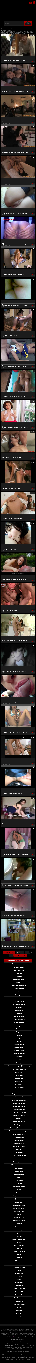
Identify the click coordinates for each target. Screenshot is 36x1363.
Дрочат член (19, 1199)
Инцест (19, 1189)
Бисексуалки (19, 1072)
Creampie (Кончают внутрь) (19, 1128)
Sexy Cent (19, 1313)
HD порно (19, 1118)
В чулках (19, 1032)
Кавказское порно (19, 1103)
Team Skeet (19, 1301)
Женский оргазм (18, 1047)
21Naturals (19, 1248)
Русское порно (19, 1140)
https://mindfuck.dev (17, 1342)
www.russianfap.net (12, 1351)
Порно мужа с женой (19, 1112)
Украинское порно (19, 1121)
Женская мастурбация (18, 1165)
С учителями (19, 1227)
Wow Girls (19, 1310)
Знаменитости (19, 1050)
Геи (19, 1038)
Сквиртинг (19, 1091)
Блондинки (19, 995)
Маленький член (19, 1205)
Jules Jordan (19, 1295)
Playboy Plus (19, 1282)
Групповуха (19, 1149)
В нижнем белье (19, 1019)
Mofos (19, 1264)
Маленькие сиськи (19, 1208)
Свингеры (19, 1183)
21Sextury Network (19, 1251)
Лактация (19, 1063)
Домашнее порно (19, 1220)
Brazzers (19, 1257)
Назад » (9, 952)
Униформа (19, 1152)
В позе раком (18, 1026)
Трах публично (19, 1137)
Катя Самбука (19, 970)
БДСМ (19, 992)
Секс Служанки (19, 1125)
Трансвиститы (19, 1217)
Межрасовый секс (19, 1186)
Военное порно (19, 1016)
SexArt (19, 1242)
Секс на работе (19, 1087)
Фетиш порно (19, 1211)
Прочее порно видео (19, 964)
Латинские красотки (19, 1069)
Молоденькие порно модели (19, 1131)
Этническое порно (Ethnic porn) (19, 1066)
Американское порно (19, 985)
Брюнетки (19, 1007)
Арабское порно (18, 988)
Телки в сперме (19, 1143)
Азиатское (19, 976)
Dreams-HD (19, 1292)
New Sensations (19, 1298)
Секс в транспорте (19, 1162)
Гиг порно (19, 1041)
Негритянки (19, 1233)
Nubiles (19, 1270)
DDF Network (19, 1261)
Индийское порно (19, 979)
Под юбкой (19, 1202)
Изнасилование (19, 967)
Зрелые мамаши (19, 1053)
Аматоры (19, 982)
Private (19, 1279)
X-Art (19, 1316)
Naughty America (19, 1267)
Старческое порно (19, 1134)
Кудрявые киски (19, 1146)
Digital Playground (19, 1288)
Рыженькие (19, 1078)
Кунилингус (19, 1230)
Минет (19, 1177)
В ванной (19, 1013)
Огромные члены (19, 1004)
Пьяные (19, 1193)
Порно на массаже (19, 1115)
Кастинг (19, 1223)
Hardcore (19, 973)
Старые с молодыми (19, 1094)
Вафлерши (19, 1010)
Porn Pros (19, 1276)
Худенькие (19, 1075)
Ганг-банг (19, 1035)
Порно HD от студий (19, 1239)
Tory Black (19, 1056)
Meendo (19, 1236)
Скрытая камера (19, 1196)
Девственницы (19, 1044)
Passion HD (19, 1273)
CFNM (19, 1060)
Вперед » (20, 955)
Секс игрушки (19, 1174)
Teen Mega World (19, 1304)
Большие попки (19, 998)
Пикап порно (19, 1081)
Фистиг (19, 1214)
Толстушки (19, 1180)
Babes (19, 1254)
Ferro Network (19, 1245)
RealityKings (19, 1285)
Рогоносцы (19, 1168)
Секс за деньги (19, 1084)
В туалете (19, 1029)
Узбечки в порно (19, 1109)
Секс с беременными (19, 1155)
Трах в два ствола (19, 1159)
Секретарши (19, 1171)
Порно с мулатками (19, 1100)
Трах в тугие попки (19, 1022)
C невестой (19, 1097)
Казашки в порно (19, 1106)
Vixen (19, 1307)
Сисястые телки (18, 1001)
